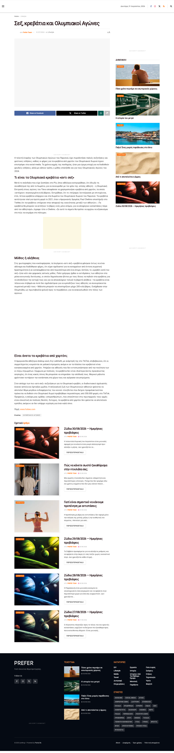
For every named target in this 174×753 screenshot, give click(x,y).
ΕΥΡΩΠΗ (139, 706)
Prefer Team (27, 32)
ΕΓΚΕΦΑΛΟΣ (146, 702)
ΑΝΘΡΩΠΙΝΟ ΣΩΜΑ (121, 702)
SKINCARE (118, 698)
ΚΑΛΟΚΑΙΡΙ (132, 710)
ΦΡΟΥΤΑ (154, 722)
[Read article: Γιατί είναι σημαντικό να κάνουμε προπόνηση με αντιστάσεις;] (37, 516)
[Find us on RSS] (164, 6)
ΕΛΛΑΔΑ (118, 706)
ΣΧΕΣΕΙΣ (137, 718)
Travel (120, 125)
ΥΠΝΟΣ (145, 722)
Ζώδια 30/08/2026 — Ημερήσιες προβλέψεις (136, 206)
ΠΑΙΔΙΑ (117, 714)
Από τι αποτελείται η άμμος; (128, 177)
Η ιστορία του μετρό (125, 118)
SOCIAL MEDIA (130, 698)
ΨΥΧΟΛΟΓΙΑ (119, 730)
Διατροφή (118, 681)
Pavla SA (38, 743)
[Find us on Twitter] (159, 6)
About (118, 743)
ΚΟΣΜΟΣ (143, 710)
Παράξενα (121, 154)
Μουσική (133, 681)
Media (116, 674)
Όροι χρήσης (137, 743)
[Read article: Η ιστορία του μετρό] (138, 105)
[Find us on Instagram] (155, 6)
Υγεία (148, 681)
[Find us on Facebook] (151, 6)
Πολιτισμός (151, 667)
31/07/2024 (40, 32)
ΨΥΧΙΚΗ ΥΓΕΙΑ (141, 726)
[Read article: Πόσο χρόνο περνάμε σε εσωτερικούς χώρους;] (138, 75)
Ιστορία (120, 96)
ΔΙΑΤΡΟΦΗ (135, 702)
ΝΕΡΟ (151, 710)
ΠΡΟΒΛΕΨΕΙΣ (119, 718)
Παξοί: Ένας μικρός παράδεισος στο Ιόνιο (134, 147)
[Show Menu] (3, 6)
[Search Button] (171, 6)
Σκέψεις (120, 66)
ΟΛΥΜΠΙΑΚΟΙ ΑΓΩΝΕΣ (31, 415)
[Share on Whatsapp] (101, 113)
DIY (115, 667)
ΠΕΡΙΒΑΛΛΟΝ (128, 714)
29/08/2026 (83, 473)
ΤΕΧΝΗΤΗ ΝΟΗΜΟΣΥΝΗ (123, 722)
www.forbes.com (27, 409)
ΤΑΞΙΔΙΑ (146, 718)
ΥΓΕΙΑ (137, 722)
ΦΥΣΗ (117, 726)
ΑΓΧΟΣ (141, 698)
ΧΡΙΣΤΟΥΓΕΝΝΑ (127, 726)
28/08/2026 (83, 583)
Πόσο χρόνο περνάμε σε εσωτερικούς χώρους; (136, 89)
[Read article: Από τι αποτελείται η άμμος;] (138, 163)
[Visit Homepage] (20, 6)
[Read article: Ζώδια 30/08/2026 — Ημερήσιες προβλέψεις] (37, 443)
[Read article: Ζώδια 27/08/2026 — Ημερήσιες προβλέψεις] (37, 626)
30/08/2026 (83, 436)
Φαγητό (149, 684)
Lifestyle (23, 16)
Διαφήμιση (126, 743)
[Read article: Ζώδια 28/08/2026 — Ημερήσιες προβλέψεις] (37, 589)
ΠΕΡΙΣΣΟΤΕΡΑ (74, 452)
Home (16, 16)
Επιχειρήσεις (119, 684)
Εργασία (133, 667)
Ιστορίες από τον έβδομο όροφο (135, 676)
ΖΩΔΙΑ (148, 706)
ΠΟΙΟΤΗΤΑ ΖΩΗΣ (142, 714)
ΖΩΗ (154, 706)
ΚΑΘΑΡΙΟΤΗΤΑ (120, 710)
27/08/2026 (83, 620)
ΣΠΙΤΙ (129, 718)
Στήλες (149, 674)
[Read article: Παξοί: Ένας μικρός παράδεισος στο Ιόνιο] (138, 134)
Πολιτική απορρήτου (152, 743)
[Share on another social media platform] (107, 113)
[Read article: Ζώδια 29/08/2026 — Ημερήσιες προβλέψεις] (37, 553)
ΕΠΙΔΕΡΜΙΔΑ (128, 706)
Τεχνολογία (150, 677)
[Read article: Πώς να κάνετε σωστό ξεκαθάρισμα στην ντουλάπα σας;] (37, 479)
